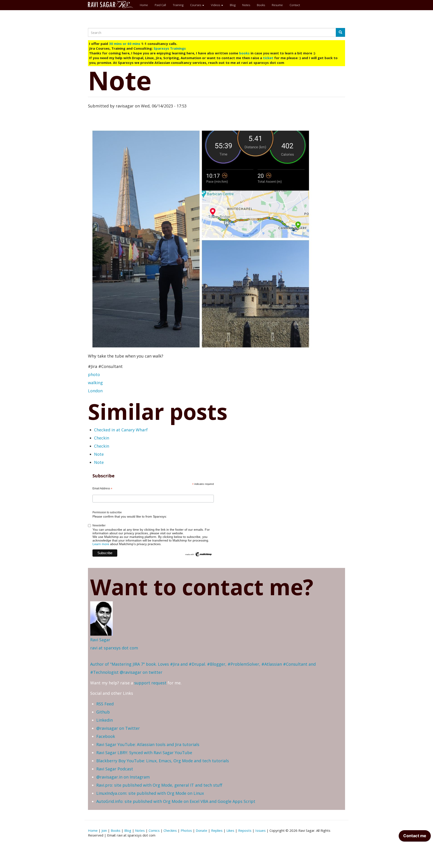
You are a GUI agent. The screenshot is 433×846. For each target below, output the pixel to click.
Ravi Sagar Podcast (114, 769)
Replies (217, 830)
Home (144, 5)
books (244, 53)
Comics (154, 830)
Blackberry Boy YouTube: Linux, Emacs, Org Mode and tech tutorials (162, 760)
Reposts (244, 830)
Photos (186, 830)
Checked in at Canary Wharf (121, 429)
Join (104, 830)
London (95, 390)
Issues (260, 830)
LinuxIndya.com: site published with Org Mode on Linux (150, 793)
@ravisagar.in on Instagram (123, 777)
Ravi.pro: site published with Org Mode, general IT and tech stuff (159, 785)
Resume (277, 5)
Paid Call (160, 5)
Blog (232, 5)
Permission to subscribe (107, 512)
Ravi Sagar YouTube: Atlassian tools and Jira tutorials (147, 744)
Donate (201, 830)
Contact (295, 5)
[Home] (112, 4)
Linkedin (104, 720)
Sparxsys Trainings (170, 48)
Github (103, 712)
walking (95, 382)
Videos (216, 5)
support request (150, 683)
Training (178, 5)
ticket (268, 58)
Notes (246, 5)
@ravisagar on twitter (141, 672)
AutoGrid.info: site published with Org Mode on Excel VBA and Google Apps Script (175, 801)
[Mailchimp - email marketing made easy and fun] (198, 554)
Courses (196, 5)
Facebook (105, 736)
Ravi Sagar (100, 639)
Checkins (170, 830)
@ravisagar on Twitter (118, 728)
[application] (414, 837)
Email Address (102, 488)
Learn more (100, 544)
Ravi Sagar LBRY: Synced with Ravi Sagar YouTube (144, 752)
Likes (230, 830)
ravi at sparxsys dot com (114, 648)
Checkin (101, 438)
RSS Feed (105, 704)
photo (94, 374)
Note (99, 454)
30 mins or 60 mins (125, 43)
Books (261, 5)
